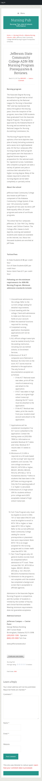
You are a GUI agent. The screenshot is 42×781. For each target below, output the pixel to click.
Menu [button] (22, 13)
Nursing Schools (18, 35)
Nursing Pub (21, 20)
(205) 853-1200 (13, 635)
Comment (7, 694)
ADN (14, 37)
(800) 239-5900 (13, 638)
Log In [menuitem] (3, 2)
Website (6, 744)
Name (6, 723)
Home (8, 35)
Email (6, 734)
